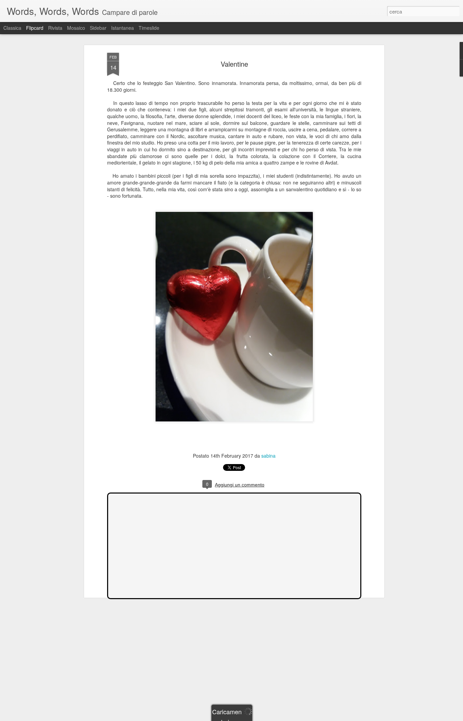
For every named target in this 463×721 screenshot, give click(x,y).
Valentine (234, 64)
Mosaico (76, 27)
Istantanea (122, 27)
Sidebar (98, 27)
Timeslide (149, 27)
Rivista (55, 27)
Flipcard (34, 27)
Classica (12, 27)
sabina (268, 455)
